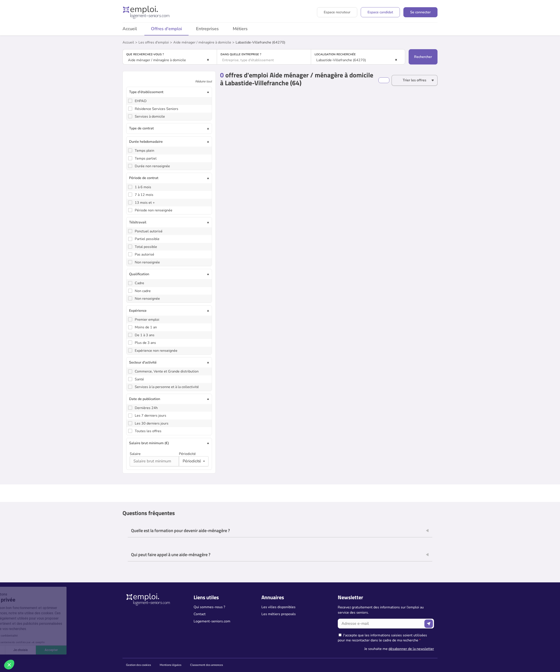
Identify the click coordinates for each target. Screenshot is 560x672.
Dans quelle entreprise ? (240, 54)
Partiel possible (147, 239)
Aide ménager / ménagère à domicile (202, 42)
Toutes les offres (148, 431)
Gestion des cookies (138, 665)
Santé (139, 379)
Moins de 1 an (146, 327)
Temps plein (144, 150)
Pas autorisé (144, 254)
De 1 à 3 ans (144, 335)
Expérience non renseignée (156, 350)
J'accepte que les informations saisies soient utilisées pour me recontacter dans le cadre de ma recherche (382, 637)
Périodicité (187, 453)
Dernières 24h (146, 408)
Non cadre (143, 291)
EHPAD (141, 101)
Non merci (19, 650)
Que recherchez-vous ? (145, 54)
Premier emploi (147, 319)
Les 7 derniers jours (150, 415)
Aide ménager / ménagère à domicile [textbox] (157, 60)
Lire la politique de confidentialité (28, 635)
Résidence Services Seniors (156, 108)
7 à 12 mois (144, 194)
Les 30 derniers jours (151, 423)
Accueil (129, 29)
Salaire (135, 453)
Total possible (146, 246)
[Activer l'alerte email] (383, 80)
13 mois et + (145, 202)
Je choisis (50, 650)
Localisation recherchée (335, 54)
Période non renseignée (153, 210)
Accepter (81, 650)
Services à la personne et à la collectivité (167, 387)
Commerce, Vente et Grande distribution (167, 371)
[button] (9, 664)
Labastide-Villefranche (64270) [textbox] (341, 60)
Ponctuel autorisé (149, 231)
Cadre (139, 283)
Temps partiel (146, 158)
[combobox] (169, 60)
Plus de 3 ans (145, 342)
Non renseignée (147, 262)
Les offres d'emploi (153, 42)
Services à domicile (150, 116)
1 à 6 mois (143, 187)
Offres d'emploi (166, 29)
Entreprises (207, 29)
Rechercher (423, 56)
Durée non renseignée (152, 166)
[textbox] (264, 60)
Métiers (240, 29)
